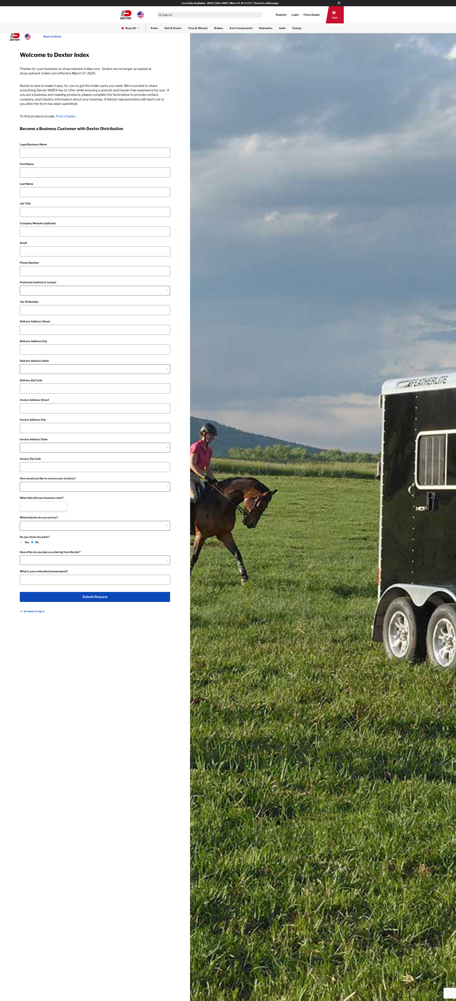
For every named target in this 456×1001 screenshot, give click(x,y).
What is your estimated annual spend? (44, 571)
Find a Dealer (66, 116)
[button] (132, 14)
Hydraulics (265, 28)
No (37, 542)
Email (23, 243)
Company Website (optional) (38, 223)
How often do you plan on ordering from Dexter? (50, 552)
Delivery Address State (34, 361)
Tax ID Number (29, 301)
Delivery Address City (33, 341)
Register (281, 14)
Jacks (282, 28)
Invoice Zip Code (30, 458)
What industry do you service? (39, 517)
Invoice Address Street (34, 400)
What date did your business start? (42, 498)
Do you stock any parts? (35, 537)
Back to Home (52, 36)
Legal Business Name (33, 144)
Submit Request (95, 597)
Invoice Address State (34, 439)
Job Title (25, 203)
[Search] (160, 15)
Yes (27, 542)
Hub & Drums (173, 28)
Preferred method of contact (38, 282)
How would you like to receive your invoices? (48, 478)
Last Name (26, 184)
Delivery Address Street (35, 321)
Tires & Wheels (198, 28)
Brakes (218, 28)
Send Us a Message (266, 3)
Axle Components (241, 28)
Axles (154, 28)
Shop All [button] (130, 28)
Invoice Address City (33, 419)
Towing (296, 28)
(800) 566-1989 (217, 3)
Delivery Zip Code (31, 380)
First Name (27, 164)
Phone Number (29, 262)
